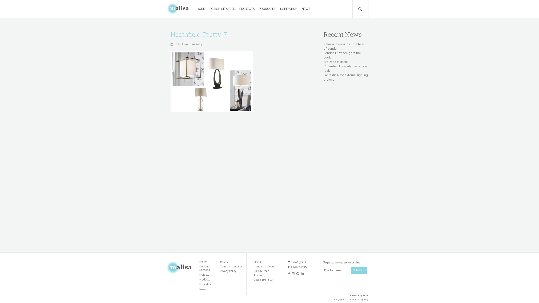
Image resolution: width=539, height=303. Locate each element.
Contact (224, 262)
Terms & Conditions (232, 266)
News (306, 9)
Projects (247, 9)
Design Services (222, 9)
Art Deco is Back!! (336, 62)
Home (201, 9)
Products (267, 9)
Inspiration (289, 9)
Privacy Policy (228, 271)
